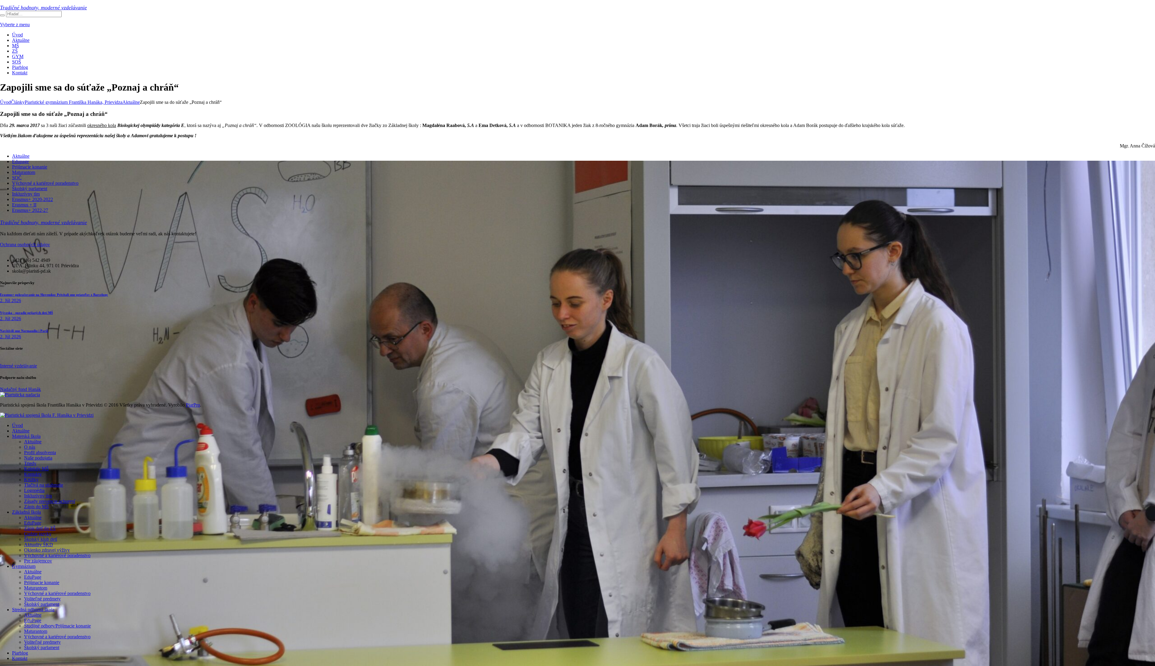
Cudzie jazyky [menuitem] (37, 533)
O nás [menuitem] (29, 447)
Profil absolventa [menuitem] (40, 452)
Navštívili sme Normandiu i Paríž (24, 331)
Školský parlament (29, 188)
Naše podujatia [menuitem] (38, 457)
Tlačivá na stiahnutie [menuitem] (43, 485)
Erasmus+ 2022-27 (30, 210)
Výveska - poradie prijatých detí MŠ (26, 312)
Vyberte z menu (15, 24)
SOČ (17, 177)
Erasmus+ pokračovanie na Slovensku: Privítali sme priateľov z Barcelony (54, 294)
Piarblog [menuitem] (20, 652)
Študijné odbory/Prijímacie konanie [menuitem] (57, 625)
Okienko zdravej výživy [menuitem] (47, 550)
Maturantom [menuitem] (35, 587)
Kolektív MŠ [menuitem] (36, 468)
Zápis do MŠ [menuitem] (36, 506)
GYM (17, 56)
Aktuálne (20, 40)
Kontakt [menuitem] (19, 658)
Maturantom (23, 172)
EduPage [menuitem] (32, 522)
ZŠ (15, 51)
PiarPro (193, 404)
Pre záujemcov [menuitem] (38, 560)
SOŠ (16, 61)
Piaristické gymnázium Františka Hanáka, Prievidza (73, 102)
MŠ (15, 45)
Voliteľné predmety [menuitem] (42, 598)
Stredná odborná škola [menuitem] (33, 609)
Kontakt (19, 72)
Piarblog (20, 67)
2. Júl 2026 (10, 300)
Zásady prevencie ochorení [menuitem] (49, 501)
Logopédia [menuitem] (34, 490)
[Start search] (2, 15)
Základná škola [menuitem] (26, 512)
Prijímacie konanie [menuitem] (41, 582)
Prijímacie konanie (29, 166)
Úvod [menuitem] (17, 425)
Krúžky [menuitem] (31, 479)
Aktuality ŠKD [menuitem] (38, 544)
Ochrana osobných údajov (25, 244)
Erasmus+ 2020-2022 (32, 199)
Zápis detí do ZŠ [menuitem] (40, 528)
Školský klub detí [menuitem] (40, 539)
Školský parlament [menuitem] (41, 604)
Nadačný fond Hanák (20, 389)
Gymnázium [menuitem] (23, 566)
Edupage (20, 161)
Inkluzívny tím (26, 194)
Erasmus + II (24, 204)
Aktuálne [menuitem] (20, 430)
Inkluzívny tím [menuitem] (38, 495)
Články (18, 102)
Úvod (17, 34)
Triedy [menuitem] (30, 463)
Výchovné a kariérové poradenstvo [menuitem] (57, 555)
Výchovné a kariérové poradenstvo (45, 183)
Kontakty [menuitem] (33, 474)
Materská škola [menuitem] (26, 436)
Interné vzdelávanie (18, 365)
